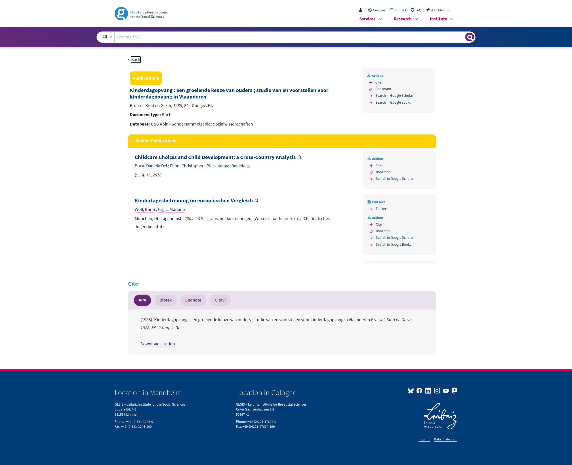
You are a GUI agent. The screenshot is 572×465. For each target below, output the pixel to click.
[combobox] (286, 37)
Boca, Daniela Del (151, 166)
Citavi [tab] (220, 300)
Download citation (158, 344)
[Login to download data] (362, 10)
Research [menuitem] (403, 19)
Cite (378, 82)
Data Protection (445, 439)
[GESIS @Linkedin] (428, 390)
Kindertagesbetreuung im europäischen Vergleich (194, 201)
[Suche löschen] (461, 37)
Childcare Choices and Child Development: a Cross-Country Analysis (215, 157)
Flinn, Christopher (187, 166)
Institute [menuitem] (438, 19)
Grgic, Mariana (171, 209)
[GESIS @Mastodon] (453, 390)
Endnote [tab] (193, 300)
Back (135, 60)
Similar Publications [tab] (156, 141)
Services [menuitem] (367, 19)
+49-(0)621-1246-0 (139, 421)
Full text (382, 209)
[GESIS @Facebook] (419, 390)
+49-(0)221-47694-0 (261, 421)
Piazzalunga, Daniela (225, 166)
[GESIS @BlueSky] (411, 390)
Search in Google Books (393, 102)
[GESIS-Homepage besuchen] (141, 13)
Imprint (424, 439)
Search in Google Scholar (394, 95)
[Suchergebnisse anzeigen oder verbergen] (469, 37)
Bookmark (383, 89)
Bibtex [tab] (166, 300)
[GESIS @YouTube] (446, 390)
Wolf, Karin (145, 209)
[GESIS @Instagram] (437, 390)
